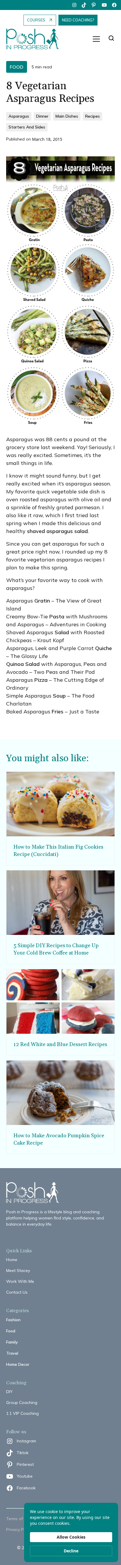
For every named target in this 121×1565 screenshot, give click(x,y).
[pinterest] (94, 5)
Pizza (41, 679)
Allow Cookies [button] (71, 1537)
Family (12, 1342)
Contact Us (17, 1292)
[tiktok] (84, 5)
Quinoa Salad (23, 664)
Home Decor (17, 1364)
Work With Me (20, 1281)
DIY (9, 1391)
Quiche (103, 648)
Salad (62, 632)
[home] (35, 39)
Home (11, 1259)
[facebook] (114, 5)
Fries (57, 711)
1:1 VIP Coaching (22, 1413)
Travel (12, 1353)
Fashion (13, 1319)
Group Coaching (21, 1402)
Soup (59, 695)
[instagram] (74, 5)
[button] (96, 39)
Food (10, 1331)
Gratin (42, 600)
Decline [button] (71, 1551)
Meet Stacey (18, 1270)
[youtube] (104, 5)
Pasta (56, 616)
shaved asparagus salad (57, 531)
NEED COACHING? (78, 20)
